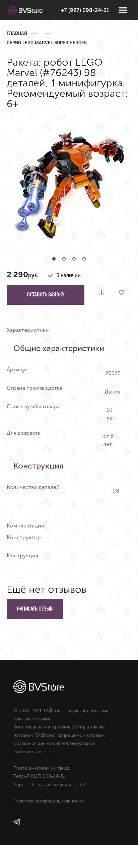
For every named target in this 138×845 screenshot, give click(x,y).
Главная (17, 33)
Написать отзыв (35, 608)
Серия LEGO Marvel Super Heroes (47, 43)
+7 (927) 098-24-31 (85, 10)
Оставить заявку (45, 294)
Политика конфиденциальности (48, 801)
